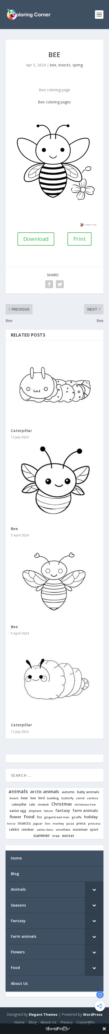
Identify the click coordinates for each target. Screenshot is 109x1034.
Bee (14, 528)
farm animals (85, 810)
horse (11, 823)
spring (77, 64)
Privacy (66, 1022)
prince (81, 823)
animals (18, 791)
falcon (48, 811)
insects (64, 64)
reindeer (27, 829)
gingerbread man (56, 817)
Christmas (61, 804)
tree (56, 836)
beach (14, 798)
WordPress (92, 1014)
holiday (91, 816)
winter (68, 835)
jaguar (38, 823)
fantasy (62, 810)
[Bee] (54, 482)
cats (32, 804)
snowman (80, 830)
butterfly (67, 798)
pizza (70, 823)
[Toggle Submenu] (94, 889)
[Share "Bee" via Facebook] (49, 284)
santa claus (45, 829)
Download (35, 238)
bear (24, 798)
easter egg (18, 811)
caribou (92, 798)
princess (94, 823)
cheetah (43, 804)
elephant (35, 811)
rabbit (14, 829)
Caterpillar (21, 430)
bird (41, 798)
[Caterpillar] (54, 384)
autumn (68, 792)
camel (80, 798)
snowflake (63, 829)
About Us (48, 1022)
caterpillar (19, 804)
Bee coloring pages (54, 101)
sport (94, 830)
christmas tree (85, 804)
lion (47, 823)
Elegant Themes (43, 1014)
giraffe (77, 817)
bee (53, 64)
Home (19, 1022)
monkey (58, 823)
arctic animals (44, 791)
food (29, 817)
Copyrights (85, 1022)
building (53, 798)
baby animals (88, 792)
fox (39, 817)
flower (15, 817)
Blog (33, 1022)
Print (79, 238)
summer (41, 835)
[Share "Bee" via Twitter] (59, 284)
